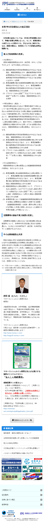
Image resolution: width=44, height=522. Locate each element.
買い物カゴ (37, 9)
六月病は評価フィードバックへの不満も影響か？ (22, 448)
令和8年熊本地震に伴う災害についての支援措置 (21, 438)
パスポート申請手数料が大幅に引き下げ (18, 453)
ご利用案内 (7, 9)
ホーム (7, 21)
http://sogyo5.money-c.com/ (14, 335)
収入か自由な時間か (11, 443)
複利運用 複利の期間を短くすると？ (17, 433)
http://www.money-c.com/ (13, 333)
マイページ (27, 9)
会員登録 (16, 9)
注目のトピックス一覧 (19, 21)
